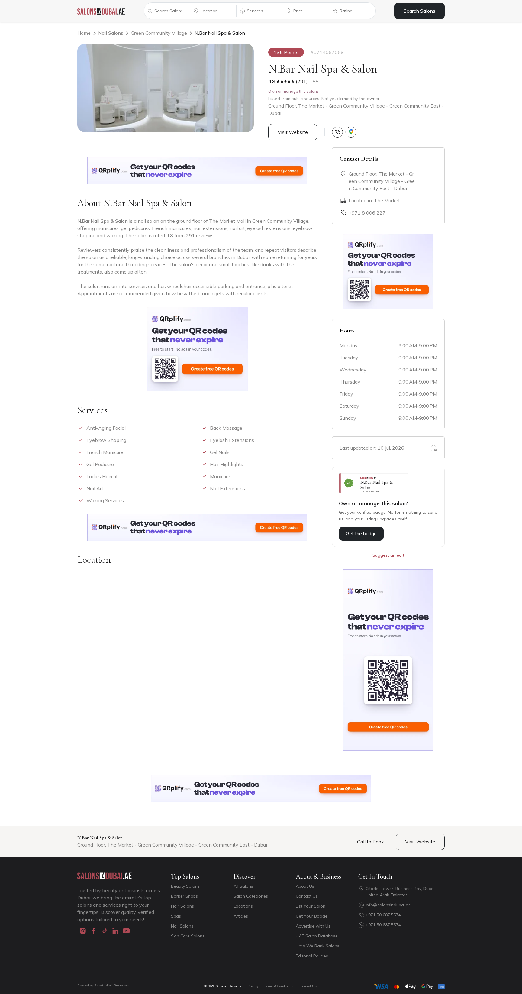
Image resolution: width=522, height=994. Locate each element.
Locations (243, 906)
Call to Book (370, 842)
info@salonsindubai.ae (388, 905)
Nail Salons (110, 33)
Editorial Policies (312, 956)
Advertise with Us (313, 926)
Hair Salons (182, 906)
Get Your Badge (311, 916)
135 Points (286, 52)
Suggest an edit (388, 555)
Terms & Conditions (279, 986)
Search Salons (419, 11)
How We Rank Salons (317, 946)
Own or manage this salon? (293, 91)
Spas (176, 916)
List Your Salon (310, 906)
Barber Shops (184, 896)
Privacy (253, 986)
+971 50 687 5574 (383, 915)
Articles (241, 916)
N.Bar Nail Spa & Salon (220, 33)
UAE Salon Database (317, 936)
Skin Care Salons (188, 936)
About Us (305, 886)
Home (84, 33)
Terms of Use (308, 986)
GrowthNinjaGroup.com (111, 985)
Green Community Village (159, 33)
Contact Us (307, 896)
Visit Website (293, 132)
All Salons (243, 886)
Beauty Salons (185, 886)
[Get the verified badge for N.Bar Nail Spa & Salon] (373, 483)
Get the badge (361, 533)
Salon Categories (251, 896)
